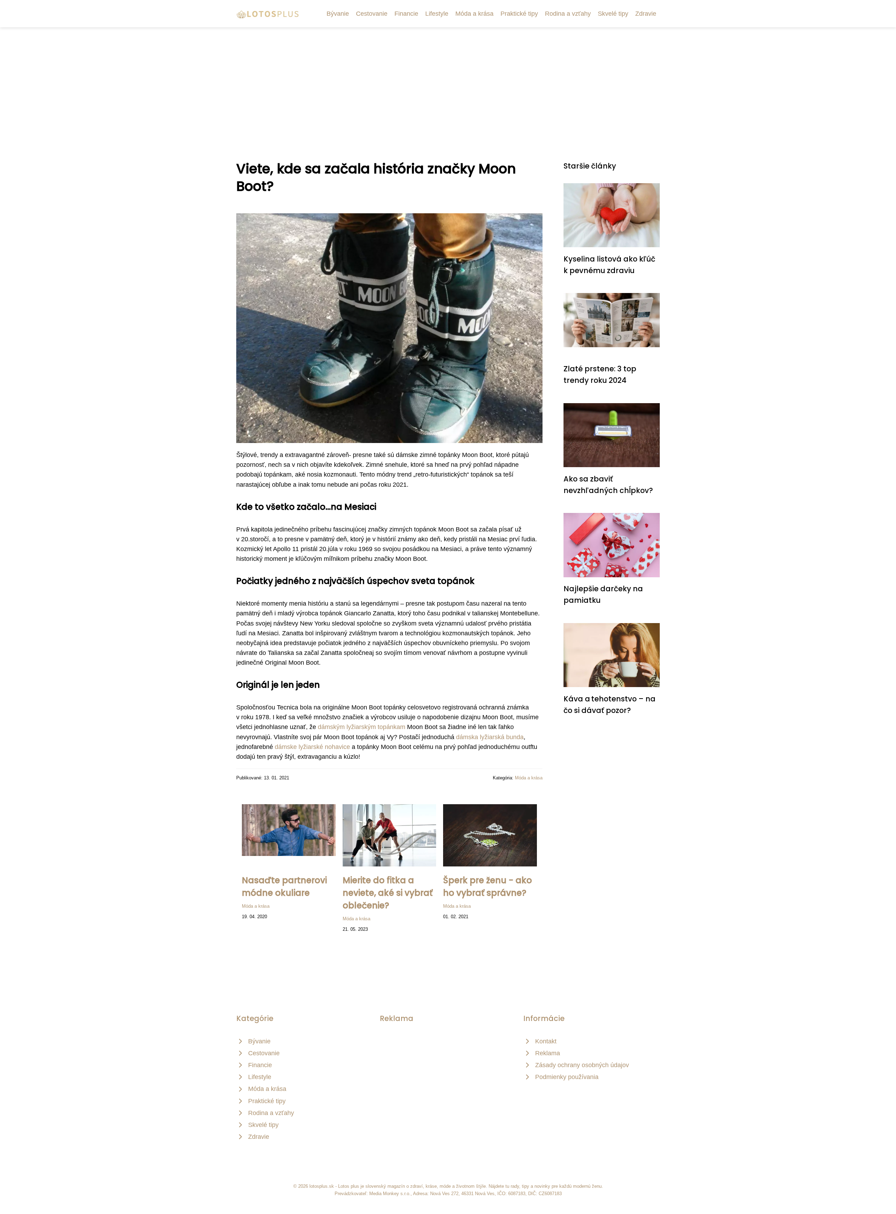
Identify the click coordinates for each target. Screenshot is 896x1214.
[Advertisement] (448, 80)
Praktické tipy (519, 13)
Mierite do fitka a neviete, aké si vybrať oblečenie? (388, 892)
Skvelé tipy (613, 13)
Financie (406, 13)
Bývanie (338, 13)
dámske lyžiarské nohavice (312, 746)
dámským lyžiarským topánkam (361, 726)
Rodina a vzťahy (568, 13)
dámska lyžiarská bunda (490, 737)
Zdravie (645, 13)
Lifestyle (436, 13)
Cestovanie (371, 13)
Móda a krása (474, 13)
